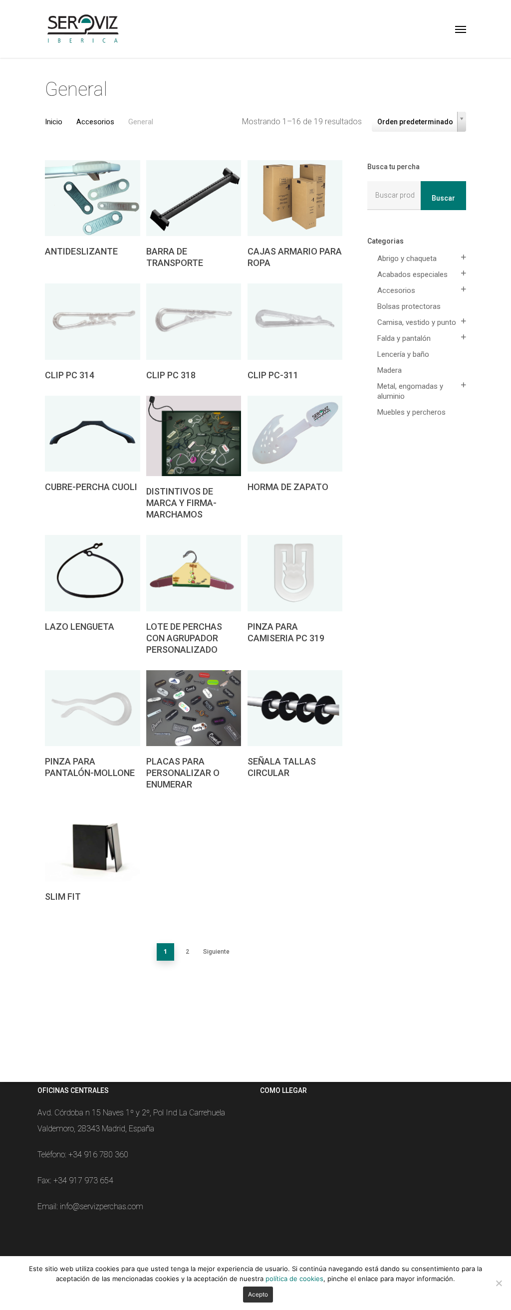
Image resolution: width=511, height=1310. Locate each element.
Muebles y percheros (411, 412)
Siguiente (216, 951)
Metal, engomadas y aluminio (410, 391)
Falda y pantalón (404, 338)
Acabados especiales (412, 274)
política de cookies (294, 1279)
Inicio (53, 121)
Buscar (443, 198)
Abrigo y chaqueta (407, 258)
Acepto (258, 1294)
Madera (389, 370)
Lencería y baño (403, 354)
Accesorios (95, 121)
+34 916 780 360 (98, 1154)
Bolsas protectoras (409, 306)
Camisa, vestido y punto (416, 322)
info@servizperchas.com (101, 1206)
